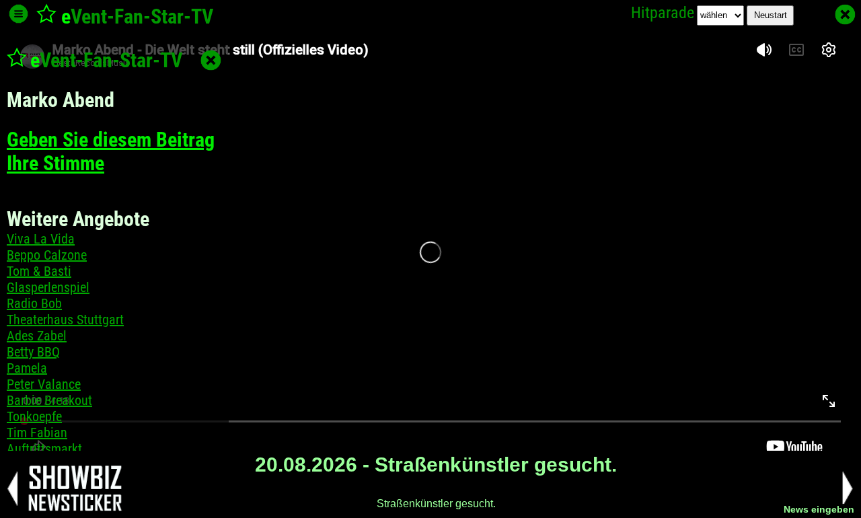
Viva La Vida (41, 239)
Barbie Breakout (49, 400)
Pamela (27, 368)
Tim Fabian (37, 432)
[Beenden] (845, 14)
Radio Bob (34, 303)
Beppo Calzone (47, 255)
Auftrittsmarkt (44, 449)
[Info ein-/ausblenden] (18, 14)
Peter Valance (44, 384)
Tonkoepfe (34, 416)
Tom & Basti (39, 271)
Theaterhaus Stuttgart (65, 319)
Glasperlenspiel (48, 287)
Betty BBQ (33, 352)
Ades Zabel (37, 336)
